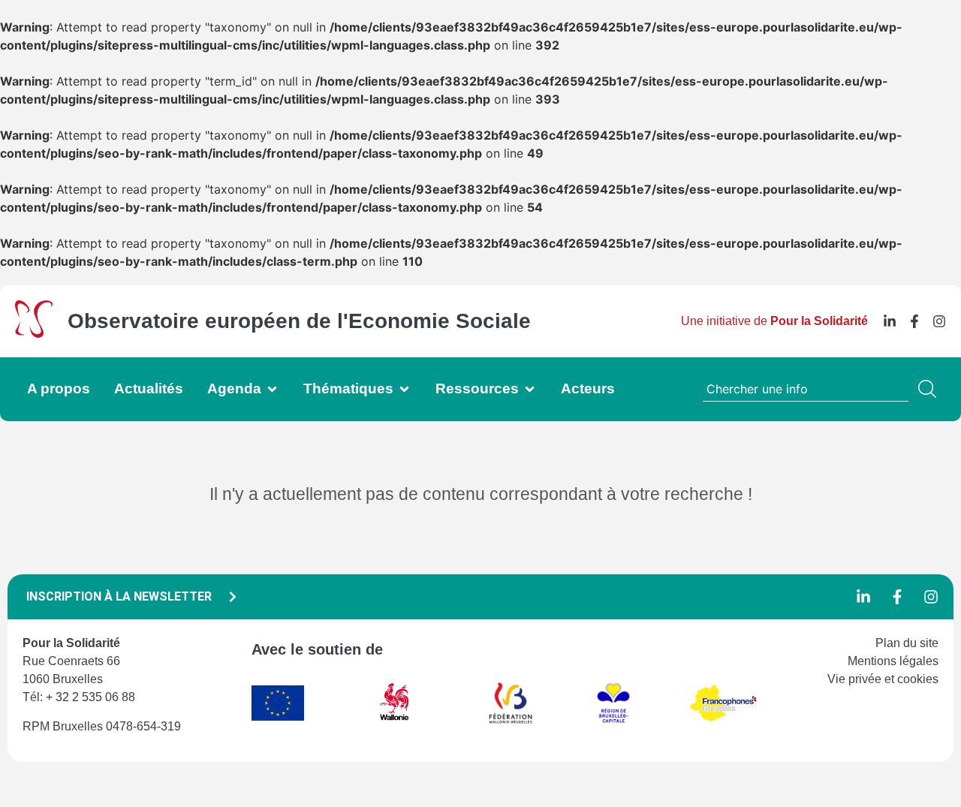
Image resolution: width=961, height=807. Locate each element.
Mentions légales (893, 661)
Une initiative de (774, 321)
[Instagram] (939, 321)
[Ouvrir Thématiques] (404, 389)
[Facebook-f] (914, 321)
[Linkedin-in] (889, 321)
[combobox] (805, 389)
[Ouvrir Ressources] (530, 389)
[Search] (930, 389)
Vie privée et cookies (882, 679)
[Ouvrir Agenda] (272, 389)
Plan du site (906, 643)
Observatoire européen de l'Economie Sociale (299, 321)
